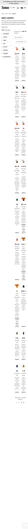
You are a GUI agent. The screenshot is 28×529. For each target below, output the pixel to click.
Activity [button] (5, 47)
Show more (4, 27)
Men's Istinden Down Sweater (23, 58)
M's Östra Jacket (23, 207)
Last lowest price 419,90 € (17, 324)
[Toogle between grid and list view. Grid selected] (24, 31)
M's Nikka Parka (17, 341)
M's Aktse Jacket (23, 294)
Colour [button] (5, 37)
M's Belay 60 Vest (23, 341)
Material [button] (5, 50)
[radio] (15, 53)
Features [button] (5, 53)
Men (6, 13)
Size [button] (4, 43)
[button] (21, 7)
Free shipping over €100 (9, 1)
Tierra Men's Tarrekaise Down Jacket (23, 250)
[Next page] (24, 402)
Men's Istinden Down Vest (17, 96)
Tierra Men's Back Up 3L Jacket (17, 171)
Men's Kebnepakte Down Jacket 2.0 (23, 133)
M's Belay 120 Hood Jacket (17, 248)
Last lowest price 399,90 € (23, 230)
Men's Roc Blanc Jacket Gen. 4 (23, 171)
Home (3, 13)
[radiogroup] (17, 53)
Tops (10, 13)
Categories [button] (6, 33)
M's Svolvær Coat (17, 374)
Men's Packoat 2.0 (17, 207)
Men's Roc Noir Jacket (23, 95)
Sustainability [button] (7, 56)
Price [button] (4, 40)
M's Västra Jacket (23, 374)
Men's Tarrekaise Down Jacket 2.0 (17, 133)
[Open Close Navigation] (25, 7)
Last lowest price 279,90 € (23, 277)
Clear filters (7, 30)
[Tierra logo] (5, 7)
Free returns (21, 1)
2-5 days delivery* (14, 3)
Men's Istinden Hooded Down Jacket (17, 59)
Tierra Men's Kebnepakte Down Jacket (17, 297)
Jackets (14, 13)
